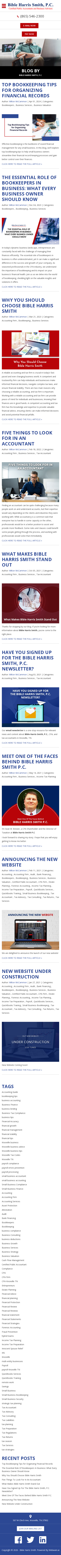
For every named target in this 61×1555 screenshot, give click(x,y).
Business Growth (9, 1243)
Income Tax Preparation (13, 889)
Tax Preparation (9, 1428)
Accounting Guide (10, 1092)
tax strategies (8, 1449)
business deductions (11, 1239)
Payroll (29, 889)
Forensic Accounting (20, 885)
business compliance (11, 1230)
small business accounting (14, 1180)
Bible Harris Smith (28, 630)
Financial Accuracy (10, 1121)
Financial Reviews (10, 1310)
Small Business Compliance (14, 1184)
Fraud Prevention (10, 1331)
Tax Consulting (34, 897)
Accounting (7, 874)
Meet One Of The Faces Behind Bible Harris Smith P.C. (30, 761)
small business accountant (14, 1176)
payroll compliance (10, 1163)
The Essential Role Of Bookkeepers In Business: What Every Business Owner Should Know (29, 188)
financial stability (9, 1134)
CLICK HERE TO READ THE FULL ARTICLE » (22, 164)
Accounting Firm (9, 320)
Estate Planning (9, 1289)
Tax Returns (48, 897)
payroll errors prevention (13, 1167)
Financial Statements (11, 1319)
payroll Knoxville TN (11, 1369)
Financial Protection (11, 1302)
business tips (8, 1117)
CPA (4, 1272)
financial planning (10, 1298)
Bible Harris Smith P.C (24, 832)
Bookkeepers (8, 105)
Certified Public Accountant (24, 882)
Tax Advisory (20, 897)
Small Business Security (12, 1399)
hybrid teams (8, 1336)
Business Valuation (42, 105)
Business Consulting (11, 1235)
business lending (9, 1108)
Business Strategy (10, 1251)
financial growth (9, 1125)
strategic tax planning (11, 1403)
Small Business (9, 1390)
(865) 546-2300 (32, 16)
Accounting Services (11, 1201)
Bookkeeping (22, 208)
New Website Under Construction (26, 974)
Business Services (24, 105)
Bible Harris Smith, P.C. (36, 734)
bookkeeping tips (9, 1096)
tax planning (7, 1424)
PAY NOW (29, 34)
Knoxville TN (7, 1159)
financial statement (10, 1315)
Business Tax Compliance (13, 1113)
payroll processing (10, 1172)
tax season (7, 1441)
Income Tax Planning (46, 776)
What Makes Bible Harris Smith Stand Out (27, 559)
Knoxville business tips (12, 1151)
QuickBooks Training (11, 893)
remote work (8, 1382)
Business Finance (10, 1104)
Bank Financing (44, 874)
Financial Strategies (11, 1323)
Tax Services (7, 1445)
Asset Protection (9, 1205)
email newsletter (14, 730)
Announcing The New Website (30, 862)
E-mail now (29, 25)
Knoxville (6, 1357)
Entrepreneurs (8, 1285)
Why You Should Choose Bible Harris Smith (27, 305)
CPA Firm (42, 882)
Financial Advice (9, 1293)
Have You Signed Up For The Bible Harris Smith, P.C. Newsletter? (27, 660)
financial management (12, 1129)
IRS (3, 1352)
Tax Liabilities (8, 1420)
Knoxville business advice (13, 1146)
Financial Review (9, 1306)
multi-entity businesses (12, 1361)
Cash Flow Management (13, 1260)
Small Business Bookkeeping (36, 893)
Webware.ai (54, 1550)
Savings (5, 1386)
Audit (32, 874)
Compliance (7, 1268)
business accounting (11, 1100)
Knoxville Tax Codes (11, 1155)
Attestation (7, 1209)
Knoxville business (10, 1142)
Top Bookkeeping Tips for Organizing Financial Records (29, 90)
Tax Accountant (43, 453)
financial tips (7, 1138)
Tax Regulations (9, 1432)
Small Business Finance (12, 1188)
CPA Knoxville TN (10, 1281)
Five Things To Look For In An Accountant (21, 1479)
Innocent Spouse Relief (12, 1348)
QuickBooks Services (43, 889)
